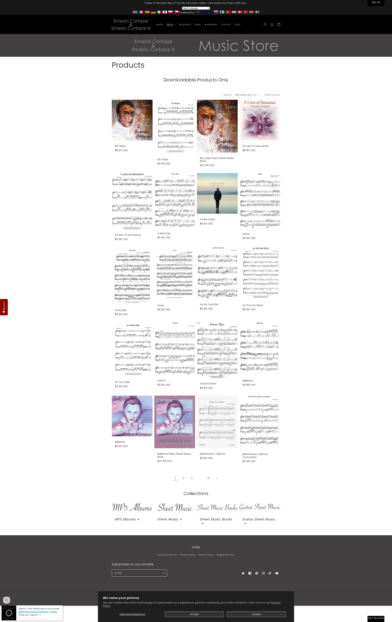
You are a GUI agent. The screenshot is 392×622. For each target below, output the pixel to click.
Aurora (161, 380)
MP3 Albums (125, 519)
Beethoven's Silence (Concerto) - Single (38, 611)
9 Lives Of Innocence (256, 146)
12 (208, 478)
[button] (171, 24)
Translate (207, 12)
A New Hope (207, 219)
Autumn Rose (208, 383)
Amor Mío (121, 310)
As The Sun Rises (253, 305)
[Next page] (216, 478)
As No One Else (209, 304)
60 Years (120, 146)
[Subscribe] (163, 573)
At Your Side (122, 382)
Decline (256, 614)
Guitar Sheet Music (259, 519)
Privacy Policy (188, 554)
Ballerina (248, 380)
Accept (194, 614)
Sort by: (228, 94)
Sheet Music (167, 519)
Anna (160, 305)
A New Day (164, 233)
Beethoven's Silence (212, 453)
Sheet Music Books (216, 519)
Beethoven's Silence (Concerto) (255, 456)
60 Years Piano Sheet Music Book (217, 160)
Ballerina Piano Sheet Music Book (174, 455)
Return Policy (206, 554)
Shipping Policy (226, 554)
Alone (246, 234)
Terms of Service (167, 554)
